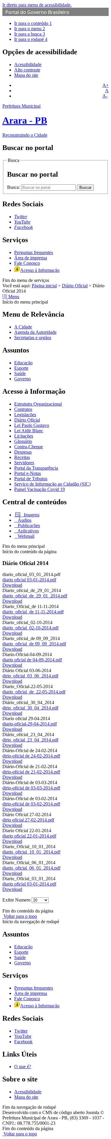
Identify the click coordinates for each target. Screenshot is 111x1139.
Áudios (24, 520)
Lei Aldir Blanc (28, 430)
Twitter (21, 1030)
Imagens (30, 514)
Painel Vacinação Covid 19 (39, 489)
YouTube (22, 1036)
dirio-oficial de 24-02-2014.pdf (31, 755)
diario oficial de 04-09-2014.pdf (32, 659)
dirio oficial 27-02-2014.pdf (28, 819)
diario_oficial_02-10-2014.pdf (30, 627)
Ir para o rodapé (30, 39)
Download (12, 585)
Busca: (14, 187)
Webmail (25, 536)
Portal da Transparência (36, 467)
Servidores (24, 462)
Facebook (23, 1041)
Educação (23, 362)
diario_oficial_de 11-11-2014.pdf (33, 611)
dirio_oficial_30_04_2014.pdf (30, 707)
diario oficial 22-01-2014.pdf (29, 835)
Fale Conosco (27, 263)
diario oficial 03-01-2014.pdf (29, 579)
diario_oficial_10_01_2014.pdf (31, 851)
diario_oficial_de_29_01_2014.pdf (34, 595)
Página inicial (44, 285)
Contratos (23, 409)
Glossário (23, 441)
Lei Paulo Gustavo (31, 425)
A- (104, 95)
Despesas (23, 451)
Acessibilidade (27, 64)
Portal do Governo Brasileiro (37, 12)
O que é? (22, 1066)
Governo (22, 378)
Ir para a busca (29, 33)
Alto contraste (27, 69)
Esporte (21, 368)
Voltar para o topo (19, 916)
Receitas (22, 457)
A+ (105, 85)
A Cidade (23, 326)
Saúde (20, 373)
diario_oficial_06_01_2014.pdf (31, 867)
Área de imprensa (30, 257)
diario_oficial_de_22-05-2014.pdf (33, 691)
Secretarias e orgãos (32, 337)
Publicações (28, 525)
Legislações (25, 414)
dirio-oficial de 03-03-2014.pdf (31, 787)
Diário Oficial (75, 285)
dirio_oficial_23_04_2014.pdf (30, 739)
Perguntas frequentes (33, 252)
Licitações (23, 435)
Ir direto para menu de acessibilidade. (37, 4)
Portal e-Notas (27, 473)
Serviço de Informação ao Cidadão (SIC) (52, 483)
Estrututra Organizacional (38, 403)
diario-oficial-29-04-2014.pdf (29, 723)
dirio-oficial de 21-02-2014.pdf (31, 771)
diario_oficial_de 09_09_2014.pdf (34, 643)
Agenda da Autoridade (35, 332)
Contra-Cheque (28, 446)
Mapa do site (26, 75)
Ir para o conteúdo (33, 23)
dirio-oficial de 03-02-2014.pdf (31, 803)
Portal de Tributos (30, 478)
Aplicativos (28, 530)
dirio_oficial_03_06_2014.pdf (30, 675)
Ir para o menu (29, 28)
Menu (13, 296)
